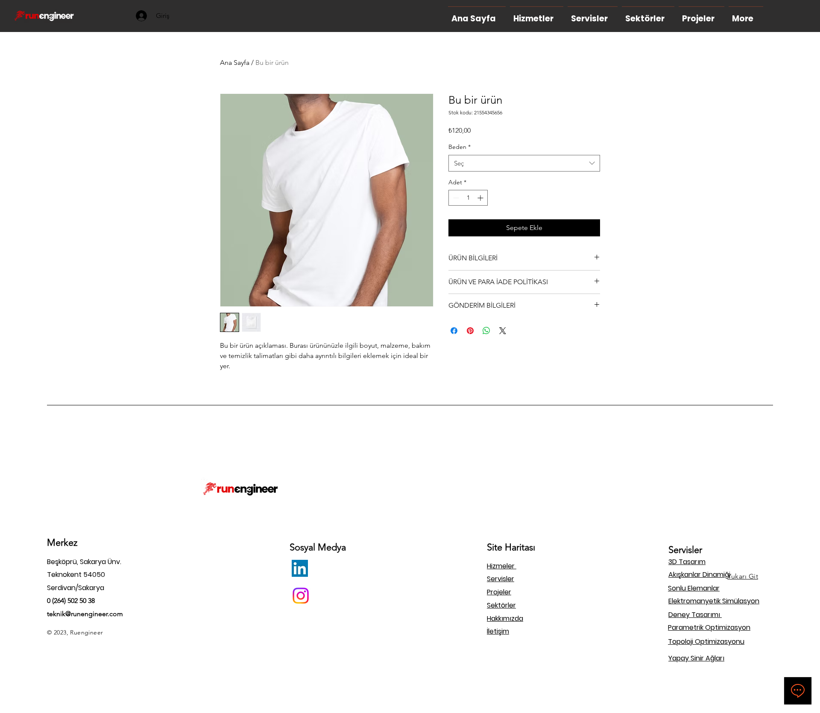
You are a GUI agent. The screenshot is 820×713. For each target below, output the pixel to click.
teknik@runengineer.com (85, 614)
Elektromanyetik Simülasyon (713, 601)
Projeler (499, 592)
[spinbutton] (468, 197)
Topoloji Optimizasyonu (706, 641)
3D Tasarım (687, 562)
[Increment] (481, 197)
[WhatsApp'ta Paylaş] (486, 331)
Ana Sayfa (234, 62)
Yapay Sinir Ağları (696, 658)
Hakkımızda (505, 618)
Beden (459, 147)
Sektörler (501, 605)
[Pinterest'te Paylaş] (470, 331)
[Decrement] (455, 197)
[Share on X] (503, 331)
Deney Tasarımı (695, 615)
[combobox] (524, 163)
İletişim (498, 631)
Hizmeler (501, 566)
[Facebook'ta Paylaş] (454, 331)
